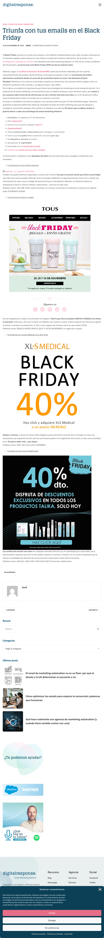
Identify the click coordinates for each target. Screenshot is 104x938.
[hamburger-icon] (100, 5)
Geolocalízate (14, 128)
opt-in (39, 125)
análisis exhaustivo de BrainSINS (35, 71)
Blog (5, 24)
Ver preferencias (52, 928)
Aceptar (52, 913)
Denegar (52, 920)
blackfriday (9, 572)
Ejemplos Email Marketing (21, 24)
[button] (100, 889)
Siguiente (93, 610)
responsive (16, 121)
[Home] (18, 4)
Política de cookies (39, 934)
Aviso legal (68, 934)
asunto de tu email (31, 146)
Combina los (26, 150)
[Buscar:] (52, 628)
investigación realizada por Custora (18, 62)
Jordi (28, 46)
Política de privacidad (55, 934)
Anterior (11, 610)
